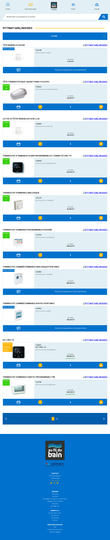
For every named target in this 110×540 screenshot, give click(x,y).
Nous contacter (8, 49)
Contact (55, 520)
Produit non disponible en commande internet (70, 70)
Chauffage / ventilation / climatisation (55, 499)
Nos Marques (55, 518)
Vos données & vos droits (55, 529)
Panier (73, 9)
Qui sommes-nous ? (55, 513)
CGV (55, 527)
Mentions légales (55, 532)
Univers (8, 9)
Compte (96, 9)
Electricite (55, 504)
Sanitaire (55, 496)
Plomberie (55, 494)
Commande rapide (30, 9)
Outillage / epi (55, 506)
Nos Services (55, 515)
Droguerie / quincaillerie (55, 501)
